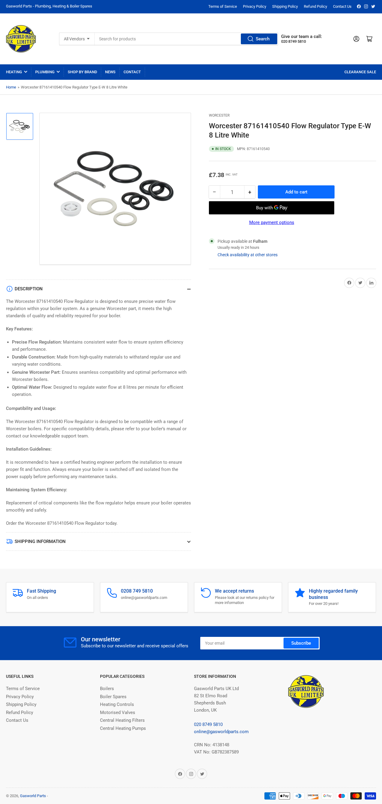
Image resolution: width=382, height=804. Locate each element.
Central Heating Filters (122, 720)
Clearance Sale (360, 72)
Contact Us (342, 6)
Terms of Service (222, 6)
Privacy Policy (254, 6)
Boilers (107, 688)
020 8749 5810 (208, 724)
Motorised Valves (117, 712)
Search (262, 39)
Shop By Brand (82, 72)
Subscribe (301, 643)
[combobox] (186, 39)
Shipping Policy (285, 6)
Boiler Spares (113, 696)
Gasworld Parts (33, 796)
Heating (14, 72)
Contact (132, 72)
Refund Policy (315, 6)
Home (11, 87)
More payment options (271, 222)
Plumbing (45, 72)
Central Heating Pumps (123, 728)
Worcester (219, 115)
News (110, 72)
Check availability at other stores (248, 254)
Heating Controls (117, 704)
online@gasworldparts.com (221, 731)
